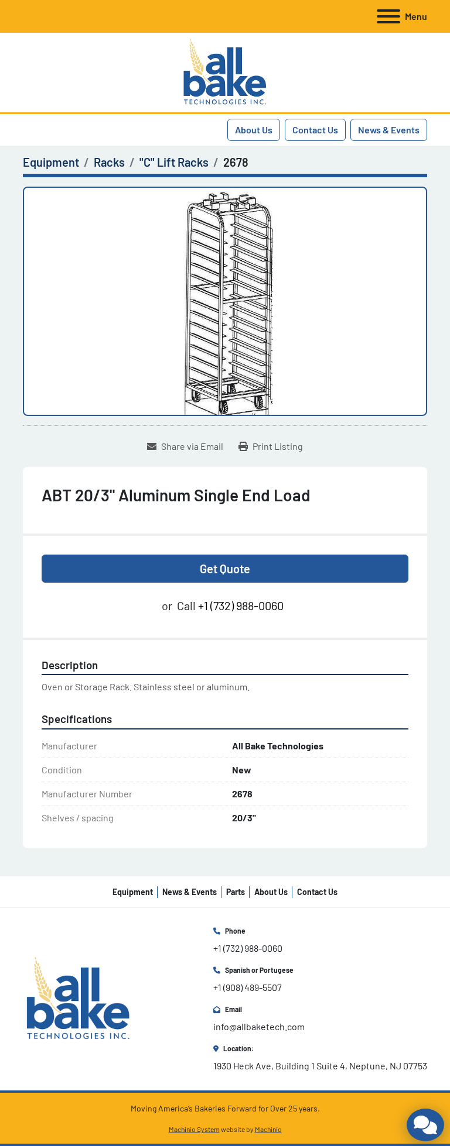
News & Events (389, 129)
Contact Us (315, 129)
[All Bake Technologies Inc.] (78, 997)
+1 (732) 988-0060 (241, 605)
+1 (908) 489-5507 (247, 987)
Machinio (268, 1129)
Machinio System (194, 1129)
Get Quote (225, 569)
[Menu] (388, 16)
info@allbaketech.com (259, 1026)
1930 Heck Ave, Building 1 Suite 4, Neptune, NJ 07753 (320, 1065)
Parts (235, 892)
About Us (253, 129)
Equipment (132, 892)
